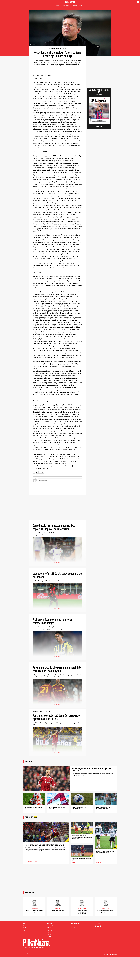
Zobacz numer (99, 126)
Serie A (57, 48)
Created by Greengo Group (110, 954)
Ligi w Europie (52, 48)
